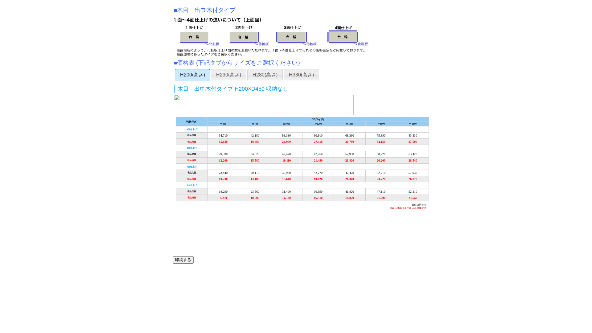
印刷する (183, 259)
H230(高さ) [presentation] (228, 74)
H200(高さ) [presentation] (192, 74)
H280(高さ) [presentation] (265, 74)
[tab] (192, 75)
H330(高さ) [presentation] (301, 74)
